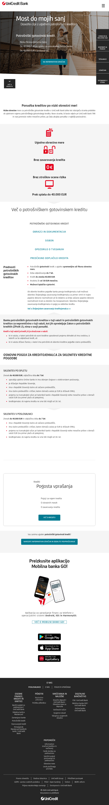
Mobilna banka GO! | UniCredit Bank (80, 704)
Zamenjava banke (19, 718)
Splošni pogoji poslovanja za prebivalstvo (49, 758)
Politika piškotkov (39, 703)
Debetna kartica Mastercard (19, 713)
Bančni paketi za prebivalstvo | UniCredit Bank (18, 707)
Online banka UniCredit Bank (80, 709)
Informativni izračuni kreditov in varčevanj (49, 746)
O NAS (47, 687)
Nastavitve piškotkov (39, 699)
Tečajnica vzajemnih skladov (59, 717)
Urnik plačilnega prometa (49, 768)
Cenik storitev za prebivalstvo (49, 752)
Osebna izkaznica (40, 778)
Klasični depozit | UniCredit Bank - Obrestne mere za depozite (59, 703)
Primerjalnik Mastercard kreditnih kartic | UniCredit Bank (19, 730)
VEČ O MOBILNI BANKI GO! (49, 622)
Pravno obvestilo (22, 778)
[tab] (49, 223)
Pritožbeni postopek (75, 778)
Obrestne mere (49, 764)
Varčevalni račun (59, 710)
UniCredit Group (57, 778)
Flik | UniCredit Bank (80, 700)
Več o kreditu (49, 517)
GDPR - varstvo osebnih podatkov (27, 782)
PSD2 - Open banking (52, 782)
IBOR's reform (80, 782)
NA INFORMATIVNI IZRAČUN (54, 62)
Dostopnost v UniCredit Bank (61, 785)
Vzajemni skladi (60, 713)
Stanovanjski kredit (18, 724)
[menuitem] (102, 34)
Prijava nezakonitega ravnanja (34, 785)
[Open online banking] (92, 5)
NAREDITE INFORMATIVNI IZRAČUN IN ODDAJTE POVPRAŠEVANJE (49, 541)
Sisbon (67, 782)
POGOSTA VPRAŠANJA (62, 687)
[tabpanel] (54, 358)
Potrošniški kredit (18, 721)
